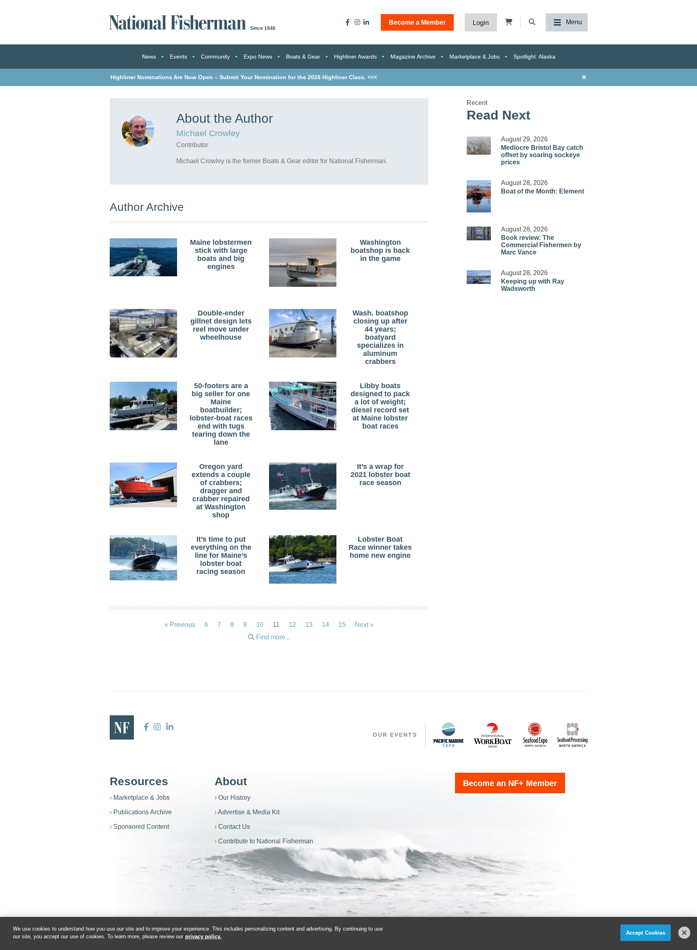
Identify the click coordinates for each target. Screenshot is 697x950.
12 (292, 624)
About (231, 781)
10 (259, 624)
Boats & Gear (303, 56)
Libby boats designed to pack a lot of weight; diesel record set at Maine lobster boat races (380, 406)
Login (481, 22)
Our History (234, 797)
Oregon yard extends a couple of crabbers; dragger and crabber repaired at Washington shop (221, 490)
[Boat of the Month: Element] (479, 196)
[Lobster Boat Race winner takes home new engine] (303, 560)
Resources (139, 781)
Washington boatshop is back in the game (380, 250)
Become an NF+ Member (510, 783)
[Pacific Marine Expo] (448, 735)
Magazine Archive (413, 56)
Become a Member (417, 22)
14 (325, 624)
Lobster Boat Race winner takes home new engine (380, 547)
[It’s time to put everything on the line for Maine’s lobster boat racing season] (143, 557)
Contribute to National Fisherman (265, 841)
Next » (364, 624)
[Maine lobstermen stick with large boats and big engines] (143, 257)
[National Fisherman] (179, 21)
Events (178, 56)
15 (342, 624)
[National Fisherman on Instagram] (357, 22)
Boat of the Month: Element (542, 191)
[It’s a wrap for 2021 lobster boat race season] (303, 486)
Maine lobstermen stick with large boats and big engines (221, 254)
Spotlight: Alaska (534, 56)
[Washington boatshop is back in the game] (303, 263)
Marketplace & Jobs (474, 56)
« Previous (180, 624)
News (149, 56)
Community (215, 56)
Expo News (258, 56)
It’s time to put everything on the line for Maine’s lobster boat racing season (221, 555)
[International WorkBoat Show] (493, 734)
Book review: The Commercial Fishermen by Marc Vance (541, 245)
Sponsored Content (141, 826)
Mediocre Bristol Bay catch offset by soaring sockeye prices (542, 155)
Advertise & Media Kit (249, 812)
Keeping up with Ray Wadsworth (532, 285)
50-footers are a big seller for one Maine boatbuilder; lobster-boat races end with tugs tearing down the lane (221, 414)
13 (309, 624)
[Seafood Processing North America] (572, 735)
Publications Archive (142, 812)
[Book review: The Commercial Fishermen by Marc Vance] (479, 233)
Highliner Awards (355, 56)
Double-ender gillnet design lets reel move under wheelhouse (221, 325)
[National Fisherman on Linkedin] (366, 22)
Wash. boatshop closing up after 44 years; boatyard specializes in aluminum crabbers (380, 337)
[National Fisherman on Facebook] (348, 22)
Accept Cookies (646, 933)
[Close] (684, 933)
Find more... (272, 637)
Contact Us (234, 826)
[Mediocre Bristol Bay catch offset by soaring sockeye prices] (479, 146)
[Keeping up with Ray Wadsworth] (479, 277)
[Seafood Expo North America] (535, 735)
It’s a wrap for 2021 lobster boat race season (380, 474)
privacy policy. (203, 936)
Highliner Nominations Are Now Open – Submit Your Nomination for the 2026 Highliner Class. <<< (244, 77)
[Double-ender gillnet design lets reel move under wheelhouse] (143, 334)
